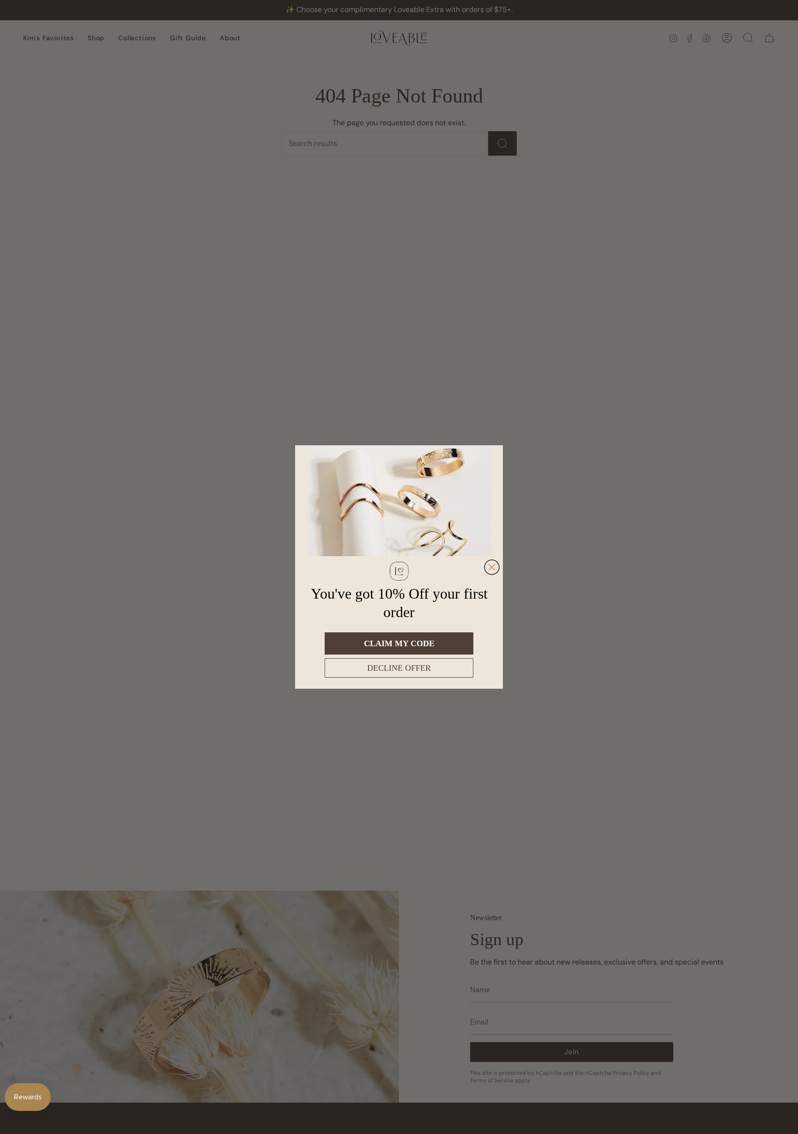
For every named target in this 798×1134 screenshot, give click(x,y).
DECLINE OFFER (399, 668)
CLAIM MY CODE (399, 643)
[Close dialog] (491, 567)
